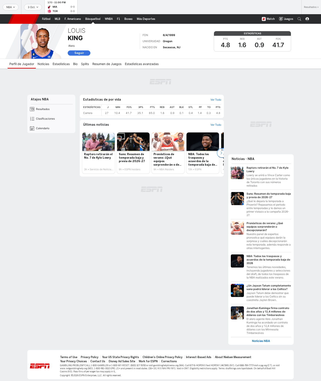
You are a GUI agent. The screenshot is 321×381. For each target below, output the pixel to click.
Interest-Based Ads (198, 357)
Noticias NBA (261, 341)
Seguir (79, 53)
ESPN (24, 19)
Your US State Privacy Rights (120, 357)
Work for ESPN (148, 361)
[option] (98, 152)
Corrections (169, 361)
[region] (161, 110)
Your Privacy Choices (73, 361)
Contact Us (97, 361)
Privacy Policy (89, 357)
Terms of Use (68, 357)
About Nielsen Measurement (233, 357)
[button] (299, 19)
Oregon (167, 41)
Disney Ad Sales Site (122, 361)
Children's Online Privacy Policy (163, 357)
